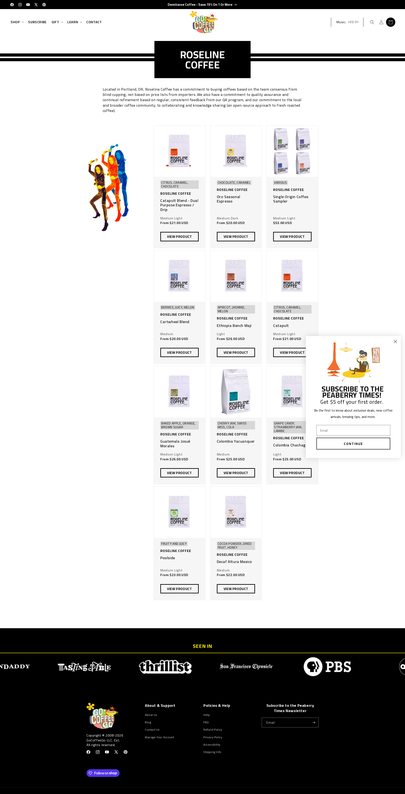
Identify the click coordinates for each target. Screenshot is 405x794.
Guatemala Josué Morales (175, 443)
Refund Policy (212, 729)
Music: (341, 22)
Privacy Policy (212, 737)
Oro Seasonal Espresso (228, 199)
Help (206, 715)
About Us (151, 715)
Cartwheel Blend (174, 322)
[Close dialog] (395, 341)
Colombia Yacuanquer (236, 441)
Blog (148, 722)
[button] (17, 22)
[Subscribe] (313, 722)
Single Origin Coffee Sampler (290, 199)
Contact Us (152, 729)
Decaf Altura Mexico (234, 561)
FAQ (206, 722)
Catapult (281, 325)
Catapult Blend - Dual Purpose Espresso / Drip (179, 205)
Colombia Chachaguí (291, 445)
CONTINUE (353, 444)
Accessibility (211, 744)
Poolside (167, 558)
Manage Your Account (159, 737)
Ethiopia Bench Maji (234, 325)
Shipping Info (212, 752)
